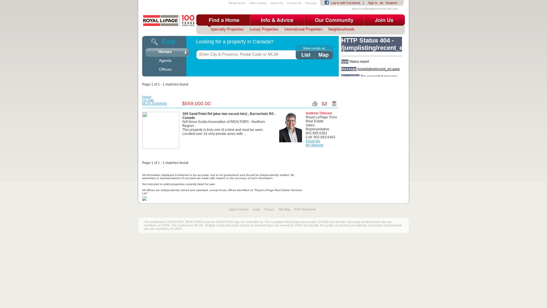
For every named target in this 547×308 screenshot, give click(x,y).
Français (311, 3)
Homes (165, 51)
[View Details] (160, 130)
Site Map (284, 209)
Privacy (269, 209)
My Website (315, 145)
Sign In (372, 3)
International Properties (303, 29)
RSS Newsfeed (304, 209)
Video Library (258, 3)
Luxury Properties (264, 29)
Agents (165, 60)
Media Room (237, 3)
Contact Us (294, 3)
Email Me (313, 141)
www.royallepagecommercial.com (375, 8)
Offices (165, 69)
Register (391, 3)
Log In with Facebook (345, 3)
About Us (277, 3)
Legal (256, 209)
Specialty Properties (227, 29)
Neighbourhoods (341, 29)
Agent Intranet (238, 209)
